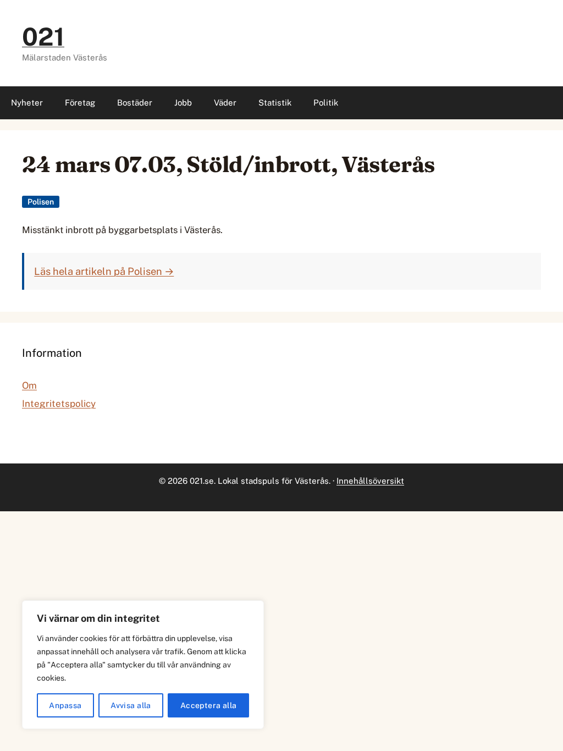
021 (43, 36)
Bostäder (134, 102)
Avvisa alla (131, 705)
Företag (80, 102)
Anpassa (65, 705)
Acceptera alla (208, 705)
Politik (325, 102)
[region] (143, 664)
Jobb (183, 102)
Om (29, 385)
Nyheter (27, 102)
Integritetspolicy (59, 403)
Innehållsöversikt (370, 480)
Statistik (274, 102)
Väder (225, 102)
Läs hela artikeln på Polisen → (104, 271)
